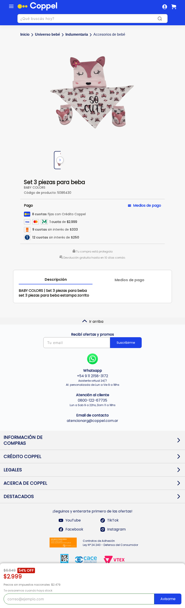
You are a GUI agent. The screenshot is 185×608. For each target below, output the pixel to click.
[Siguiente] (60, 160)
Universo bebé (47, 34)
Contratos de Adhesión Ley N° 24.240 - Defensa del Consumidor (110, 543)
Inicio (25, 34)
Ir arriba (96, 321)
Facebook (74, 529)
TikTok (113, 520)
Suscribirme (126, 342)
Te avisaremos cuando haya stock (28, 590)
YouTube (73, 520)
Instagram (116, 529)
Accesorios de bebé (109, 34)
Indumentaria (76, 34)
